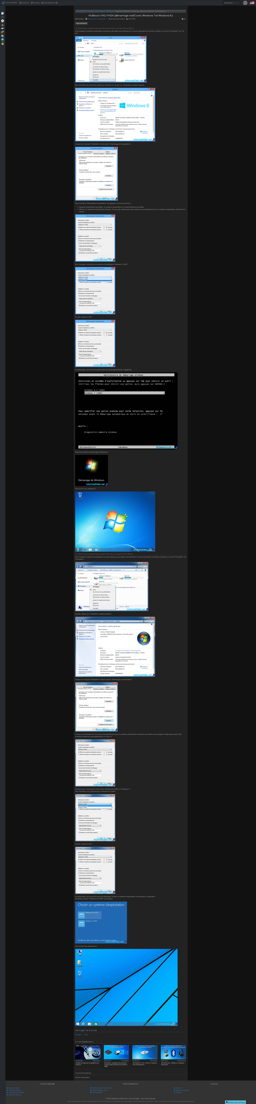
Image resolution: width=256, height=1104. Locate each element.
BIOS (2, 16)
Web (2, 39)
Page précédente (81, 23)
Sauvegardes (2, 28)
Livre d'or (179, 1088)
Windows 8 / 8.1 (93, 19)
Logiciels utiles (14, 1088)
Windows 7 (103, 19)
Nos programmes (15, 1090)
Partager (78, 1035)
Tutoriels (36, 3)
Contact (178, 1092)
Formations (25, 3)
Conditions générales (16, 1092)
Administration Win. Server (102, 1088)
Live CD (2, 20)
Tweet (86, 1035)
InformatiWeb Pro (49, 3)
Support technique (182, 1090)
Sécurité (2, 32)
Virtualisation (2, 35)
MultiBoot (2, 24)
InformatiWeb (11, 3)
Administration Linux (100, 1090)
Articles (2, 13)
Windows (2, 43)
